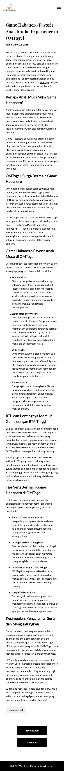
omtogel (44, 82)
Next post (32, 742)
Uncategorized (16, 710)
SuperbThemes (47, 766)
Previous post (32, 730)
